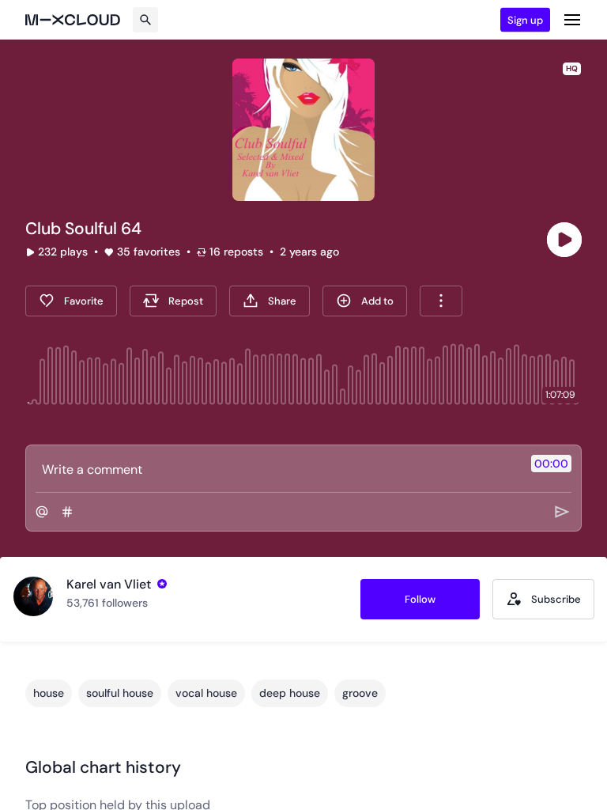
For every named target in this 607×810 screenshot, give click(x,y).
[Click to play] (564, 239)
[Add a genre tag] (67, 511)
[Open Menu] (572, 19)
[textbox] (277, 469)
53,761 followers (107, 603)
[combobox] (441, 301)
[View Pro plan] (162, 584)
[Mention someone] (42, 511)
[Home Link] (72, 19)
